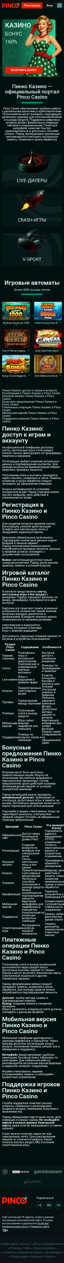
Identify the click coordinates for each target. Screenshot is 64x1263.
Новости (36, 1256)
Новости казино (43, 1248)
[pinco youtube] (49, 1205)
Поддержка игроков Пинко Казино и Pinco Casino (30, 420)
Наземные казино (31, 1252)
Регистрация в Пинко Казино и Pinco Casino (31, 393)
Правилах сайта (40, 1226)
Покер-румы (19, 1256)
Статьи (49, 1256)
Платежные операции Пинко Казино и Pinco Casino (31, 409)
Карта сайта (9, 1244)
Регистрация (32, 5)
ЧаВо (27, 1248)
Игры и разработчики (47, 1244)
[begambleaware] (48, 1171)
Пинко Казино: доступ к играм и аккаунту (29, 390)
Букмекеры (53, 1252)
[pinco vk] (58, 1205)
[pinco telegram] (39, 1205)
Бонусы (25, 1244)
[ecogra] (32, 1180)
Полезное (9, 1252)
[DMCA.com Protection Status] (21, 1171)
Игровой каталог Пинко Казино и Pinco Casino (28, 397)
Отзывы (15, 1248)
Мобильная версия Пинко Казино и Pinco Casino (29, 414)
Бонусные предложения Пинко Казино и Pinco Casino (29, 403)
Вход (50, 5)
